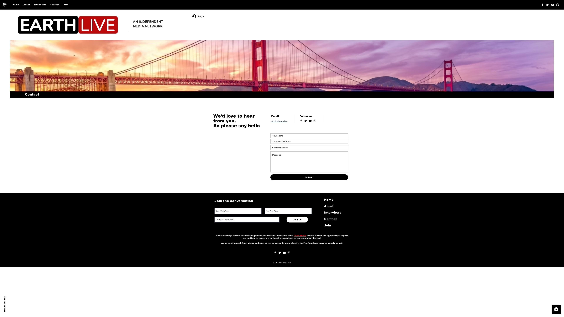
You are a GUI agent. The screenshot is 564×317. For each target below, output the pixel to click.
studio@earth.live (279, 121)
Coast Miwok (300, 235)
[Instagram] (557, 4)
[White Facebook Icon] (275, 252)
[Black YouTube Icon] (310, 120)
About (329, 206)
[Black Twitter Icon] (305, 120)
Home (328, 199)
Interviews (332, 212)
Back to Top (4, 304)
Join (327, 225)
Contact (330, 219)
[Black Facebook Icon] (301, 120)
